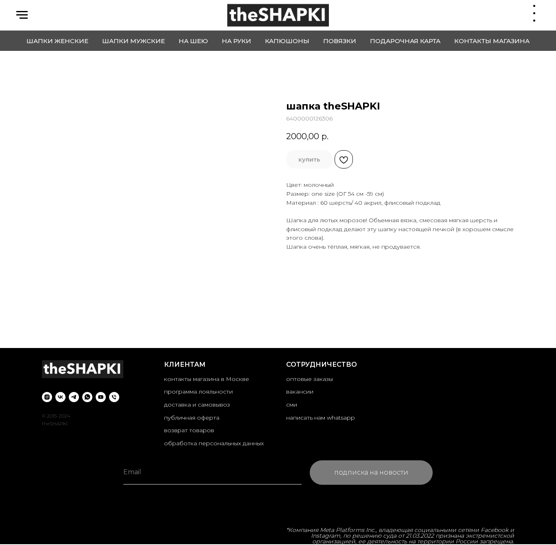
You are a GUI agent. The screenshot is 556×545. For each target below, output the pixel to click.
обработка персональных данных (214, 443)
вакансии (299, 391)
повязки (339, 41)
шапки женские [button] (57, 41)
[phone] (114, 397)
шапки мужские (133, 41)
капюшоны (287, 41)
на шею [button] (193, 41)
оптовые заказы (309, 379)
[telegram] (74, 397)
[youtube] (101, 397)
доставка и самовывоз (197, 404)
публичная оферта (191, 417)
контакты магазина (492, 41)
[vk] (60, 397)
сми (291, 404)
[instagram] (47, 397)
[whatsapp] (87, 397)
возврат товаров (189, 430)
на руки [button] (236, 41)
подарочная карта (405, 41)
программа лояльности (198, 391)
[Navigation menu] (22, 15)
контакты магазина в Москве (206, 379)
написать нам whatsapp (320, 417)
